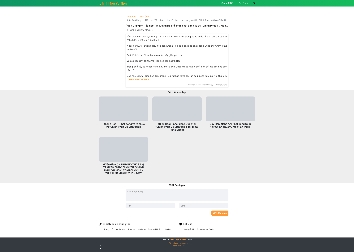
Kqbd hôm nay (178, 246)
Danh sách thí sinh (205, 229)
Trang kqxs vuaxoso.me (178, 243)
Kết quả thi (189, 229)
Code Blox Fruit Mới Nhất (149, 229)
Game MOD (227, 3)
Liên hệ (167, 229)
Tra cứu (131, 229)
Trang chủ (131, 16)
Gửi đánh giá (220, 213)
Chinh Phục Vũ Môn (138, 79)
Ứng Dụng (243, 3)
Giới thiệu (120, 229)
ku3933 (179, 248)
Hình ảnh (144, 16)
